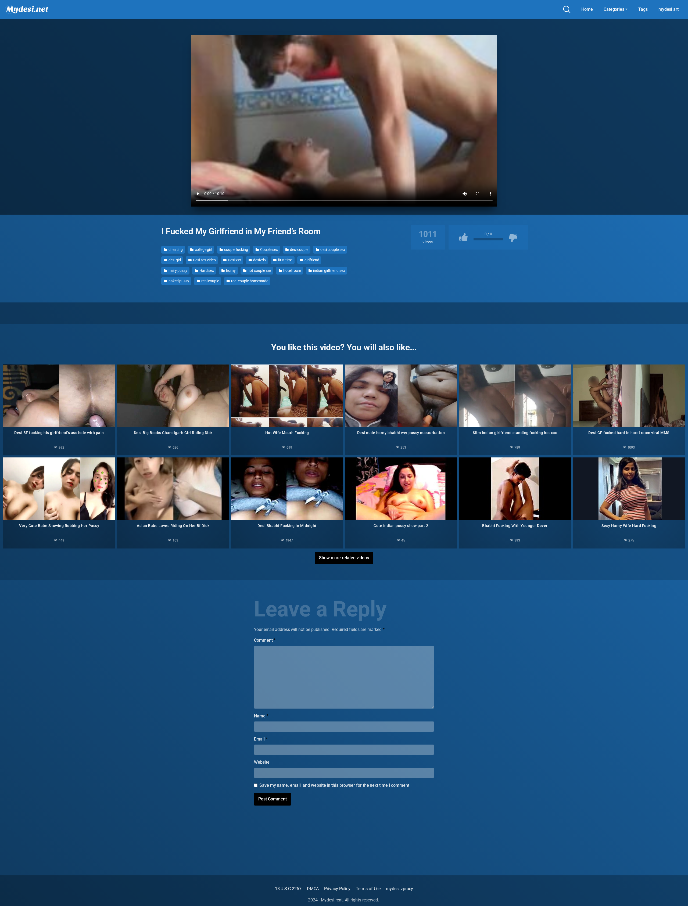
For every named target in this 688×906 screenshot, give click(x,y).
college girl (203, 249)
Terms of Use (368, 888)
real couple (209, 281)
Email (260, 739)
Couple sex (268, 249)
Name (261, 716)
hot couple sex (259, 270)
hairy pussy (177, 270)
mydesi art (668, 9)
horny (230, 270)
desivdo (259, 260)
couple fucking (235, 249)
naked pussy (178, 281)
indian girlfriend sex (328, 270)
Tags (643, 9)
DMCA (313, 888)
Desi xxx (234, 260)
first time (284, 260)
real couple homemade (249, 281)
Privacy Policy (337, 888)
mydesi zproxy (399, 888)
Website (261, 762)
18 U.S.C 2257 (288, 888)
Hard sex (206, 270)
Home (587, 9)
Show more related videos (344, 557)
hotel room (291, 270)
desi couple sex (332, 249)
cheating (175, 249)
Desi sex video (204, 260)
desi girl (174, 260)
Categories (614, 9)
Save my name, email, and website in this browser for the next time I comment (334, 785)
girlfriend (311, 260)
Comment (264, 640)
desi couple (298, 249)
